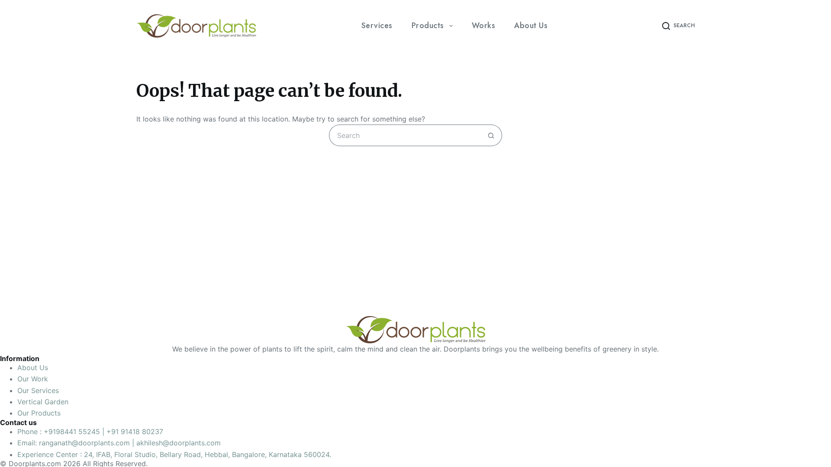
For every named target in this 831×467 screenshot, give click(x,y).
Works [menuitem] (484, 25)
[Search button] (491, 135)
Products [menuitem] (428, 25)
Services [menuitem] (377, 25)
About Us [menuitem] (531, 25)
